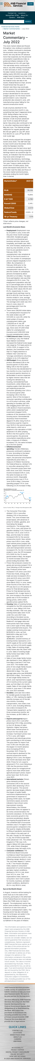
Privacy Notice (17, 1050)
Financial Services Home (10, 27)
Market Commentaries (11, 29)
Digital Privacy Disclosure (17, 1052)
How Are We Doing (17, 1056)
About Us (24, 15)
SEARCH (28, 21)
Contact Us (12, 13)
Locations (21, 13)
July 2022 (25, 29)
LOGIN (30, 4)
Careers (12, 17)
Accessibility (17, 1048)
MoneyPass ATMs (12, 15)
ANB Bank (20, 17)
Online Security (17, 1054)
